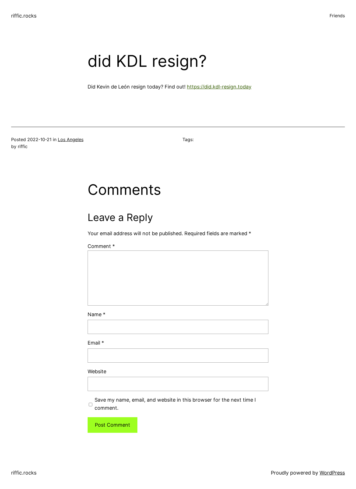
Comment (101, 246)
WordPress (332, 473)
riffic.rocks (23, 16)
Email (96, 343)
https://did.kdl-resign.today (219, 87)
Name (96, 314)
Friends (337, 15)
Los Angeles (70, 139)
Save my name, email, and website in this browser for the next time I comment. (175, 404)
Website (97, 371)
